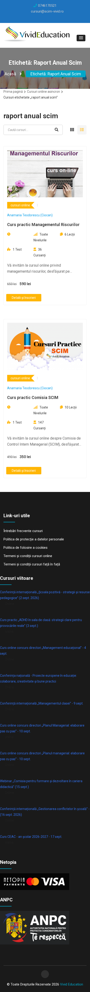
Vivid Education (71, 984)
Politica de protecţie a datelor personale (33, 539)
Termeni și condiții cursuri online (27, 556)
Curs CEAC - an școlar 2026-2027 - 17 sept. (31, 837)
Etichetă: (55, 73)
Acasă (10, 73)
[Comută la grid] (72, 129)
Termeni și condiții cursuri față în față (31, 564)
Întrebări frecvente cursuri (23, 531)
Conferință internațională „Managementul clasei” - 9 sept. (41, 703)
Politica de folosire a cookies (25, 547)
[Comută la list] (82, 129)
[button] (81, 38)
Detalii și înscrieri (24, 298)
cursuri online (20, 205)
